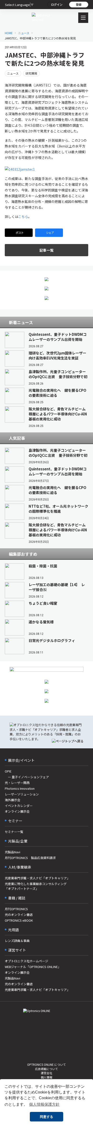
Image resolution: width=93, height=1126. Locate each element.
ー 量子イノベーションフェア (27, 777)
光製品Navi (12, 852)
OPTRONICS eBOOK (19, 920)
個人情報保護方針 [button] (44, 1104)
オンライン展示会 (17, 811)
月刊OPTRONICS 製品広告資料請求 (30, 857)
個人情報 (46, 1077)
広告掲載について (46, 1069)
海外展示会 (12, 800)
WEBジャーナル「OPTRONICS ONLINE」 (33, 966)
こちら (23, 216)
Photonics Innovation (20, 788)
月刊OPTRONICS (16, 909)
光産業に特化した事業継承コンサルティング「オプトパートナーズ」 (36, 886)
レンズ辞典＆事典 (17, 940)
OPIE (8, 771)
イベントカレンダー (19, 805)
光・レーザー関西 (17, 782)
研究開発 (31, 73)
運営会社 (46, 1073)
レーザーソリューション (22, 794)
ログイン (56, 4)
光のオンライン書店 (19, 914)
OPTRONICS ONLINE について (46, 1064)
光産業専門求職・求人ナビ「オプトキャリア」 (37, 878)
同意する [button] (46, 1117)
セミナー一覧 (14, 831)
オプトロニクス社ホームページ (26, 961)
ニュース (13, 73)
